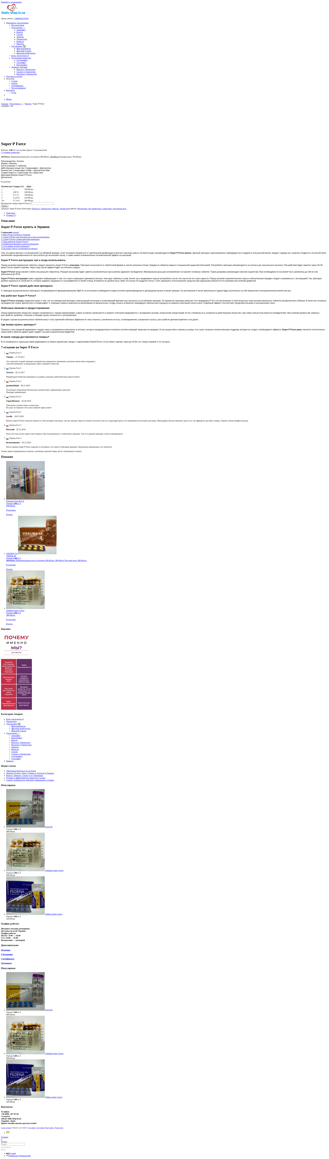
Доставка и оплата (14, 76)
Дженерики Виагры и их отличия (21, 771)
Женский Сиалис (23, 51)
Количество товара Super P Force (15, 203)
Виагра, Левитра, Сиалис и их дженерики (24, 775)
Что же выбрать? (18, 88)
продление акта (119, 209)
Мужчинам (82, 209)
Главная (4, 104)
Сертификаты (17, 86)
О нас (13, 93)
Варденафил (21, 65)
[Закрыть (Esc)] (10, 1147)
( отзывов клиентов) (10, 152)
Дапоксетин (21, 39)
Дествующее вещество (21, 58)
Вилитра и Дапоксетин (26, 74)
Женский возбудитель (25, 53)
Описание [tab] (10, 213)
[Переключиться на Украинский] (7, 1133)
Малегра (20, 44)
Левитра (20, 37)
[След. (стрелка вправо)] (5, 1149)
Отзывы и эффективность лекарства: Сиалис (25, 778)
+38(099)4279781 (21, 18)
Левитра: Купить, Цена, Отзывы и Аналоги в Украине (30, 773)
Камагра (20, 41)
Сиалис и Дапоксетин (26, 72)
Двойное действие (19, 67)
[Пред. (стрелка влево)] (2, 1149)
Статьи (14, 81)
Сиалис (19, 35)
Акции (14, 83)
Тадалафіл (31, 1128)
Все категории (17, 25)
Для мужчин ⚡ (18, 28)
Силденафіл (40, 1128)
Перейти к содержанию (11, 2)
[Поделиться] (7, 1147)
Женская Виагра (23, 48)
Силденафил (22, 60)
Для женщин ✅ (18, 46)
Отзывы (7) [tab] (11, 215)
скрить (16, 232)
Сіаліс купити (6, 1128)
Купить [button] (9, 514)
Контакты (10, 90)
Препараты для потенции (17, 23)
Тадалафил (21, 62)
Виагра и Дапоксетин (25, 69)
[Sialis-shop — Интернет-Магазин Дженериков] (13, 14)
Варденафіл (49, 1128)
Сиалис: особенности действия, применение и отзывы (30, 780)
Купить (4, 206)
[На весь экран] (5, 1147)
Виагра (19, 32)
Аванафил (20, 30)
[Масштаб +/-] (2, 1147)
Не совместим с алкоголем (100, 209)
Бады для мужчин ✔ (20, 56)
